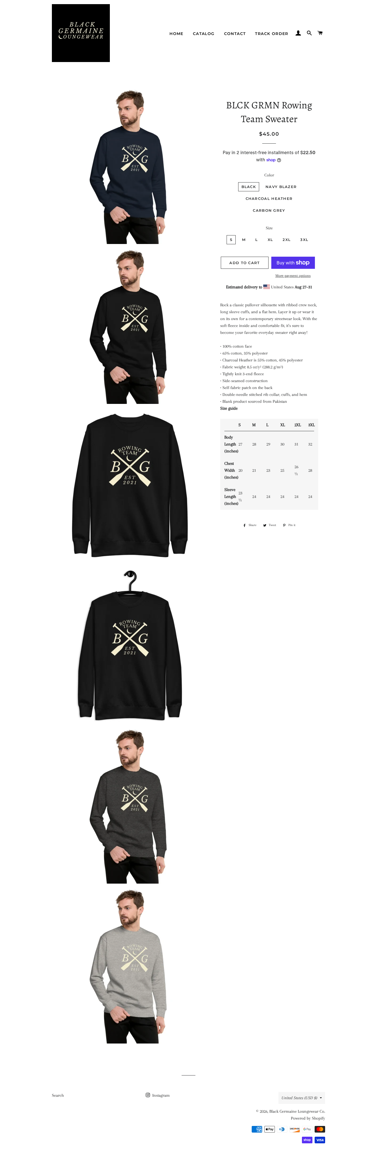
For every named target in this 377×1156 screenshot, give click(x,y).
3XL (304, 239)
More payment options (293, 275)
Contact (235, 33)
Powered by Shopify (308, 1118)
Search (58, 1095)
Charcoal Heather (269, 198)
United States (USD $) (299, 1097)
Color (269, 175)
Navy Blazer (281, 186)
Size (269, 228)
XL (270, 239)
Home (176, 33)
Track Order (271, 33)
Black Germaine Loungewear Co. (297, 1111)
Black (248, 186)
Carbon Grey (269, 210)
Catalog (204, 33)
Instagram (160, 1095)
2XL (287, 239)
